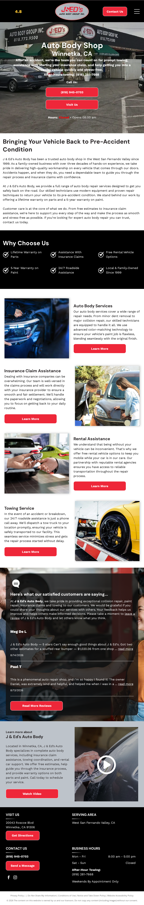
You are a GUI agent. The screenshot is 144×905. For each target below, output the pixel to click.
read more (125, 649)
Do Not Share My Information (42, 895)
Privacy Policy (17, 895)
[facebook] (8, 878)
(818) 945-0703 (17, 856)
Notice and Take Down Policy (91, 895)
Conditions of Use (67, 895)
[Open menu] (137, 11)
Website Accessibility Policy (120, 895)
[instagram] (15, 878)
